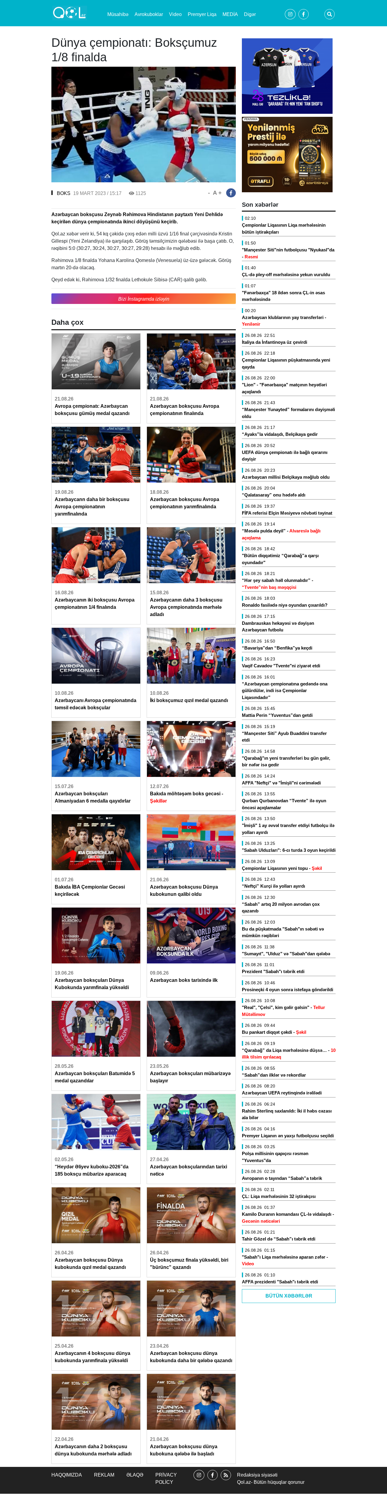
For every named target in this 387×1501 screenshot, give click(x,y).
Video (175, 14)
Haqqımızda (66, 1474)
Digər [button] (250, 14)
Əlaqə (134, 1474)
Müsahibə (117, 14)
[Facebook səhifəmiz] (212, 1480)
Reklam (104, 1474)
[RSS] (226, 1480)
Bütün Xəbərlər (288, 1295)
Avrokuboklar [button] (149, 14)
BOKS (63, 193)
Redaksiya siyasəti (257, 1474)
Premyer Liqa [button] (202, 14)
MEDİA (230, 14)
